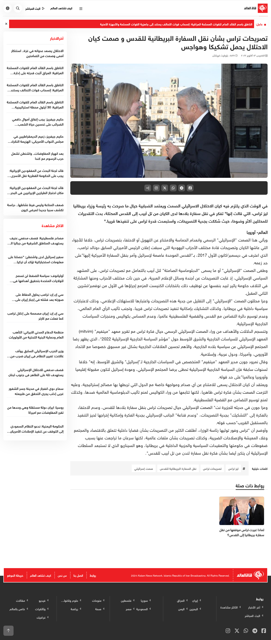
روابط (93, 575)
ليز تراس (233, 468)
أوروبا (251, 231)
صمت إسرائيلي (143, 468)
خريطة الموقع (15, 575)
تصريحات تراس (212, 468)
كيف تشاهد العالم (61, 7)
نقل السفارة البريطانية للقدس (178, 468)
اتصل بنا (78, 575)
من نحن (62, 575)
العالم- (262, 231)
